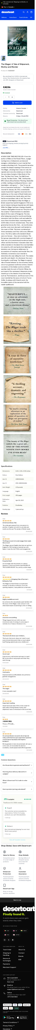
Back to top (17, 900)
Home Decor (13, 17)
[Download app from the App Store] (22, 1017)
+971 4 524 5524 (12, 997)
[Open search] (23, 12)
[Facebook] (12, 940)
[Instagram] (4, 940)
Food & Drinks (23, 17)
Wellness (4, 17)
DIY (31, 17)
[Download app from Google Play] (9, 1017)
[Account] (27, 12)
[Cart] (31, 12)
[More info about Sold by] (27, 108)
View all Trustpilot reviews (17, 840)
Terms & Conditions (11, 1022)
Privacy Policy (8, 1026)
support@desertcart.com (15, 989)
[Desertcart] (7, 12)
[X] (8, 940)
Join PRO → (6, 148)
